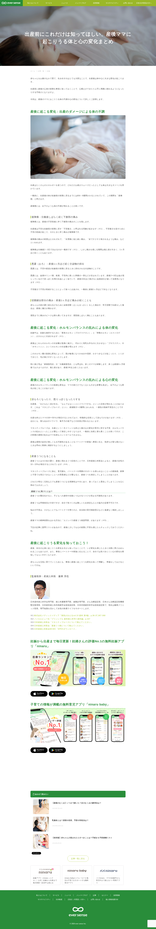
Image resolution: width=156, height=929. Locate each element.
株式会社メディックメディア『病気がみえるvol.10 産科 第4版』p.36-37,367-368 (69, 615)
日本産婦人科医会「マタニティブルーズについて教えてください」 (63, 622)
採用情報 (96, 3)
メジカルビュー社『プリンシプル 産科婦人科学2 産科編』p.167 (62, 619)
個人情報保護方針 (112, 899)
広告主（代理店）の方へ (76, 899)
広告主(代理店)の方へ (143, 3)
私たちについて (33, 3)
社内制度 (59, 899)
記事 (94, 895)
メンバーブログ (80, 3)
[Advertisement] (55, 770)
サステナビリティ (112, 3)
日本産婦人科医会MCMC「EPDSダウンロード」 (55, 629)
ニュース (64, 3)
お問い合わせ (128, 3)
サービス (49, 3)
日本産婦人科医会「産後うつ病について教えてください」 (59, 626)
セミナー (105, 895)
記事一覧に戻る (78, 859)
